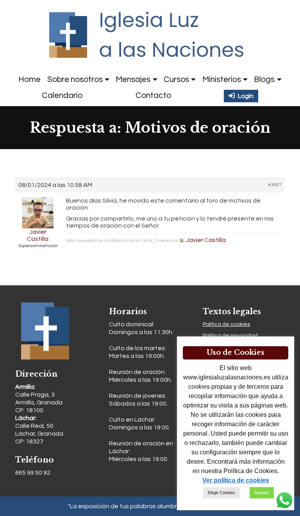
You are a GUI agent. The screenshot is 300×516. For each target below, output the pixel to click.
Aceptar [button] (261, 492)
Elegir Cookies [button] (221, 492)
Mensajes (133, 79)
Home (29, 79)
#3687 (275, 184)
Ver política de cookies (235, 480)
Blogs (264, 79)
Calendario (62, 95)
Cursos (176, 79)
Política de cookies (226, 324)
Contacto (153, 95)
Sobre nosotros (75, 79)
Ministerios (221, 79)
